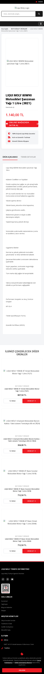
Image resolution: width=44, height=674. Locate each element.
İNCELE (13, 401)
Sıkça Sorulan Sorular (8, 620)
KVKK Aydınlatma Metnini (23, 663)
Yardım (40, 2)
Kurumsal (4, 601)
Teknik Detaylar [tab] (28, 157)
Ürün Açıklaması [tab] (10, 157)
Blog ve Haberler (6, 607)
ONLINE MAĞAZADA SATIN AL (19, 124)
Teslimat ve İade (6, 624)
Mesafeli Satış (5, 630)
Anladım (22, 670)
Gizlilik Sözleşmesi (7, 627)
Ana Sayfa (4, 29)
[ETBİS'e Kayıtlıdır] (5, 588)
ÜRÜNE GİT (30, 401)
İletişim (3, 611)
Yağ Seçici (4, 604)
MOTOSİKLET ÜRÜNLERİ (19, 29)
